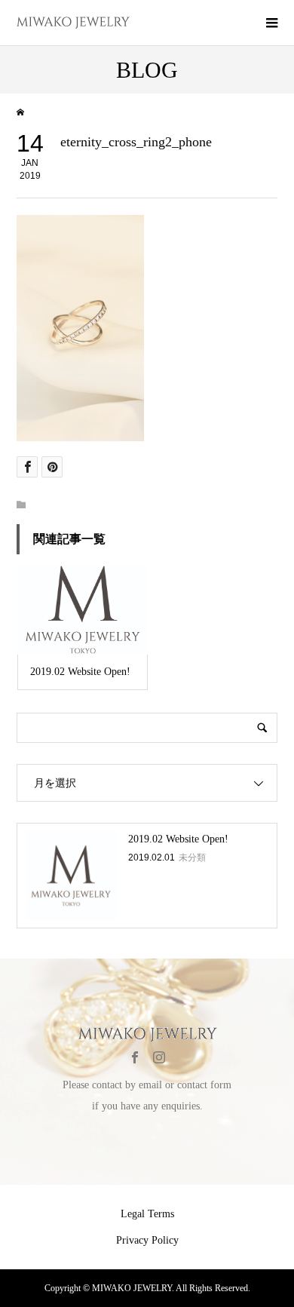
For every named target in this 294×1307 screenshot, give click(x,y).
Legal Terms (147, 1214)
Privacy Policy (147, 1240)
